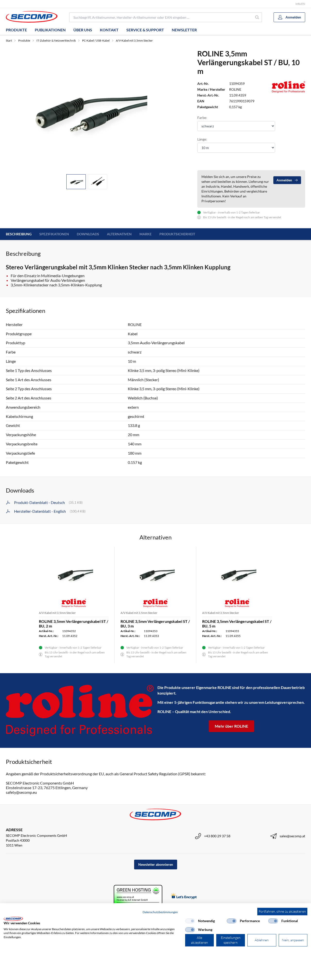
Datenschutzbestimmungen (160, 912)
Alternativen (119, 234)
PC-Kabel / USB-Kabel (96, 40)
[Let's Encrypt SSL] (184, 896)
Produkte (16, 29)
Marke (145, 234)
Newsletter (184, 29)
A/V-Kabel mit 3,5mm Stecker (134, 40)
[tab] (76, 181)
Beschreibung (19, 234)
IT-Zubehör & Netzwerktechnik (56, 40)
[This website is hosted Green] (138, 896)
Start (9, 40)
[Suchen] (257, 17)
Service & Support (145, 29)
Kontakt (109, 29)
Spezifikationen (54, 234)
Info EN (300, 4)
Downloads (88, 234)
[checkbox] (190, 920)
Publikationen (50, 29)
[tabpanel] (86, 109)
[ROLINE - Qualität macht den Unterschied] (80, 710)
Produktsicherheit (177, 234)
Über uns (82, 29)
